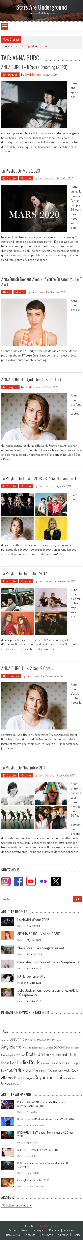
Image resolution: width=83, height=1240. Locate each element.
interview (44, 1063)
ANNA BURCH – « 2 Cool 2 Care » (27, 668)
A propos (63, 1234)
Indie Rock (28, 1062)
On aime (26, 178)
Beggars (35, 1047)
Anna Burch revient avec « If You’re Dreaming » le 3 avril (41, 281)
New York (7, 1070)
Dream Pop (6, 1055)
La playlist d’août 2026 (33, 919)
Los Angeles (75, 1063)
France (57, 1054)
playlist (42, 1070)
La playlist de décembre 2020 (33, 1180)
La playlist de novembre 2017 (24, 767)
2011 (3, 1040)
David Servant (33, 74)
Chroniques (10, 74)
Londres (63, 1062)
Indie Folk (69, 1054)
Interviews (69, 1230)
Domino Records (73, 1047)
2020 (39, 1040)
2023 (54, 1040)
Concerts (54, 1230)
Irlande (53, 1063)
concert (60, 1046)
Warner (16, 1083)
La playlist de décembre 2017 (24, 573)
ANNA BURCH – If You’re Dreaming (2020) (34, 67)
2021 (44, 1040)
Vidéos (20, 292)
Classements (46, 1234)
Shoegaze (66, 1078)
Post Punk (58, 1070)
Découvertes (11, 676)
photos (27, 1070)
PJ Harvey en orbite (31, 976)
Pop (50, 1070)
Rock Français (25, 1078)
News (6, 292)
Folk (48, 1054)
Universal (6, 1083)
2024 (59, 1040)
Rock (66, 1070)
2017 (21, 1039)
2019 (33, 1040)
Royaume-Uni (48, 1077)
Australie (26, 1047)
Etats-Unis (35, 1054)
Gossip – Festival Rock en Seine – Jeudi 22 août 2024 (46, 1119)
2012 (7, 1040)
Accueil (13, 1230)
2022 (49, 1040)
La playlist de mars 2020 (20, 170)
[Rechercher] (77, 899)
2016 (13, 1039)
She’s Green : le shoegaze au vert (40, 948)
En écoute (9, 178)
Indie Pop (9, 1062)
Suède (74, 1078)
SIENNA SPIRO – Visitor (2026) (38, 933)
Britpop (42, 1047)
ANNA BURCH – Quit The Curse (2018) (31, 379)
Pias (35, 1070)
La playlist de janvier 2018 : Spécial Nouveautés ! (38, 478)
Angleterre (11, 1046)
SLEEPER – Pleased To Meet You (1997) (38, 1149)
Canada (49, 1047)
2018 (28, 1040)
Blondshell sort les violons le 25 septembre (48, 962)
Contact (77, 1234)
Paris (17, 1070)
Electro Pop (18, 1055)
